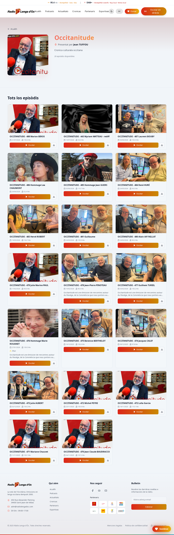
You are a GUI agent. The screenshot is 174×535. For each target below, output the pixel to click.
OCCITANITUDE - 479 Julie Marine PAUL (29, 285)
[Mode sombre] (111, 11)
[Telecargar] (53, 145)
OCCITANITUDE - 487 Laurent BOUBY (136, 136)
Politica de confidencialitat (136, 525)
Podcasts (49, 11)
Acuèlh (38, 11)
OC (119, 11)
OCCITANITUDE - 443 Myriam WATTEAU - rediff (86, 136)
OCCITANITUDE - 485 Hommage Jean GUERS (85, 185)
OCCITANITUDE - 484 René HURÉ (134, 185)
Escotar (32, 145)
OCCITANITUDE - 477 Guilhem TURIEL (136, 285)
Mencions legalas (114, 525)
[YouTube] (99, 490)
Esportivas (104, 11)
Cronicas (76, 11)
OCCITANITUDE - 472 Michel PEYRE (81, 403)
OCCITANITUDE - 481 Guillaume (79, 236)
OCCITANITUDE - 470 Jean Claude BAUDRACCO (87, 451)
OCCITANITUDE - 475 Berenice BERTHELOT (84, 340)
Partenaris (90, 11)
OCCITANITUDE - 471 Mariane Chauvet (29, 451)
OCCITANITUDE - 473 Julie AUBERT (26, 403)
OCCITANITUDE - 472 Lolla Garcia (134, 403)
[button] (161, 529)
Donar (133, 11)
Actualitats (63, 11)
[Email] (105, 490)
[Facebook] (92, 490)
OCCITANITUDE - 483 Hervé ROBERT (27, 236)
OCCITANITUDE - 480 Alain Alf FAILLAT (137, 236)
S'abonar (149, 507)
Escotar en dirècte (155, 11)
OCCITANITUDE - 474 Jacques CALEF (135, 340)
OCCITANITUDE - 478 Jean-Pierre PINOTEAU (85, 285)
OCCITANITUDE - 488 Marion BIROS (27, 136)
